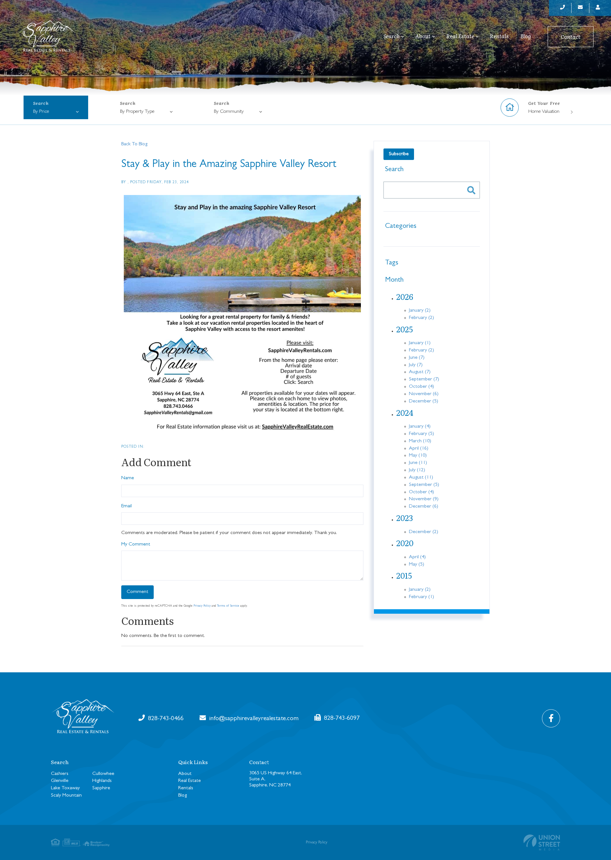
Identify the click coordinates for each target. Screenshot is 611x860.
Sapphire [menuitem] (101, 788)
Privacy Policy (202, 606)
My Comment (135, 544)
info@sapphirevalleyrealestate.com (252, 719)
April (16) (418, 448)
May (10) (418, 455)
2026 (404, 296)
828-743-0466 (165, 719)
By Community (229, 111)
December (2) (423, 532)
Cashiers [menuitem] (59, 774)
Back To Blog (134, 144)
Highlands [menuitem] (102, 781)
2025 (404, 329)
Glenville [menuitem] (59, 781)
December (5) (423, 401)
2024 (404, 412)
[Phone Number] (563, 8)
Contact (570, 36)
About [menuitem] (423, 36)
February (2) (421, 318)
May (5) (416, 564)
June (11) (418, 463)
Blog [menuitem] (525, 36)
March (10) (420, 441)
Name (127, 478)
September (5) (424, 485)
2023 (404, 517)
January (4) (420, 426)
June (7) (417, 357)
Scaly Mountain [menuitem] (66, 795)
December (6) (423, 506)
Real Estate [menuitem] (460, 36)
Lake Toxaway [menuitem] (65, 788)
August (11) (421, 477)
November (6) (424, 394)
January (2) (420, 310)
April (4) (417, 557)
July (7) (416, 365)
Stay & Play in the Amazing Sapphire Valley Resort (228, 165)
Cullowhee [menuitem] (103, 774)
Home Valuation (543, 111)
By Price (41, 111)
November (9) (424, 499)
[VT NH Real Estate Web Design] (541, 842)
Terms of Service (228, 606)
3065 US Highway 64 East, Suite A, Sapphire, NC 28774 (275, 779)
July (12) (417, 470)
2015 (404, 575)
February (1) (421, 597)
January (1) (420, 343)
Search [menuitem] (391, 36)
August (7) (420, 372)
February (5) (421, 434)
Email (126, 506)
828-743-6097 (341, 718)
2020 (404, 542)
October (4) (421, 386)
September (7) (424, 379)
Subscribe (399, 154)
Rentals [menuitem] (499, 36)
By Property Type (137, 111)
